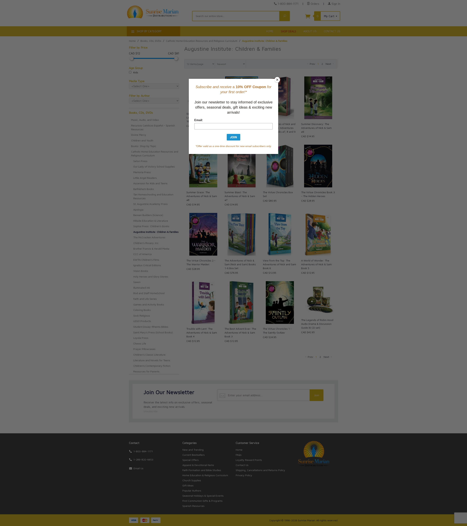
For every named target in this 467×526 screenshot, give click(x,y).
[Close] (277, 79)
